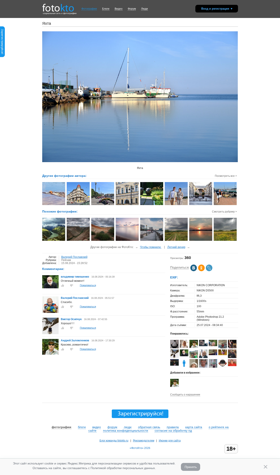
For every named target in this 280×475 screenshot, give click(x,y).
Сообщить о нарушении (185, 394)
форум (112, 427)
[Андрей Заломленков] (50, 353)
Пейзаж (66, 260)
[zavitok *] (174, 347)
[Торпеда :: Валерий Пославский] (54, 204)
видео (96, 427)
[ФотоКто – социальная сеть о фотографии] (58, 6)
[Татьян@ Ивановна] (174, 364)
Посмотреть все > (226, 175)
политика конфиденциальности (125, 430)
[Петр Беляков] (232, 365)
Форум (132, 8)
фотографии (61, 427)
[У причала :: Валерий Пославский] (225, 204)
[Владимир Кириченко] (213, 345)
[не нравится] (71, 285)
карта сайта (193, 427)
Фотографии (89, 8)
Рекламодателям (143, 440)
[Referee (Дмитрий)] (222, 366)
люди (127, 427)
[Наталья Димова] (222, 354)
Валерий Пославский (74, 257)
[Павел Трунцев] (203, 366)
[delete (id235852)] (184, 366)
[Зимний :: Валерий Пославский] (201, 204)
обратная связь (149, 427)
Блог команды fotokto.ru (114, 440)
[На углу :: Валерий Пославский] (78, 204)
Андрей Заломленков (75, 340)
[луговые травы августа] (225, 240)
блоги (82, 427)
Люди (144, 8)
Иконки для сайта (170, 440)
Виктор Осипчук (71, 319)
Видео (118, 8)
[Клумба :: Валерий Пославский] (103, 204)
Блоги (105, 8)
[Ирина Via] (184, 347)
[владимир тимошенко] (50, 287)
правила (173, 427)
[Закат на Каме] (201, 240)
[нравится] (62, 285)
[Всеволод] (213, 354)
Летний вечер (176, 247)
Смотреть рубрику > (224, 211)
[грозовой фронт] (176, 240)
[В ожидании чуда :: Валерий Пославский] (176, 204)
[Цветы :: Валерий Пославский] (152, 204)
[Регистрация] (2, 56)
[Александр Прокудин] (203, 345)
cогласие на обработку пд (173, 430)
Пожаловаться (88, 285)
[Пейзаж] (78, 240)
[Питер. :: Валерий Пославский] (127, 204)
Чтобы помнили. (150, 247)
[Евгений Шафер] (232, 357)
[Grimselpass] (54, 240)
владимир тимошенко (75, 276)
